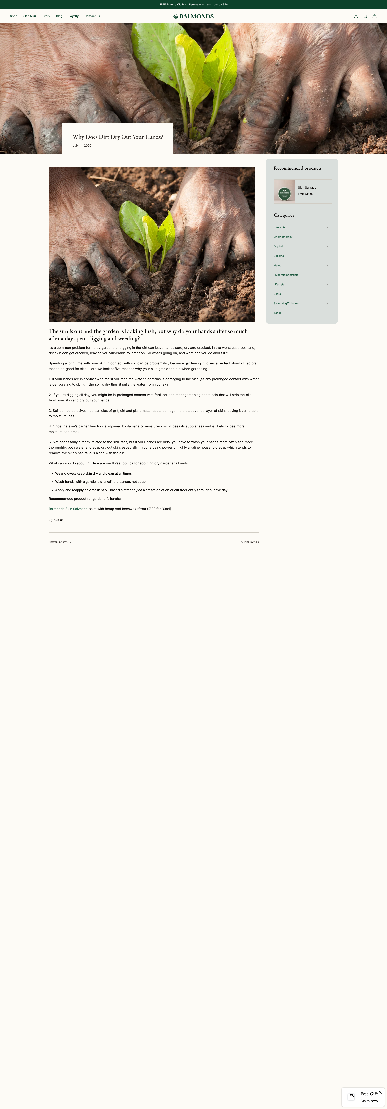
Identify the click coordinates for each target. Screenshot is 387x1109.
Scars (277, 293)
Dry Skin (279, 246)
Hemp (277, 265)
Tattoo (278, 312)
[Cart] (374, 16)
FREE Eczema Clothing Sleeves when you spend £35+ (193, 4)
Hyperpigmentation (286, 274)
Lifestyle (279, 284)
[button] (13, 16)
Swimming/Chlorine (286, 303)
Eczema (279, 255)
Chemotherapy (283, 236)
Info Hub (279, 227)
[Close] (380, 1092)
